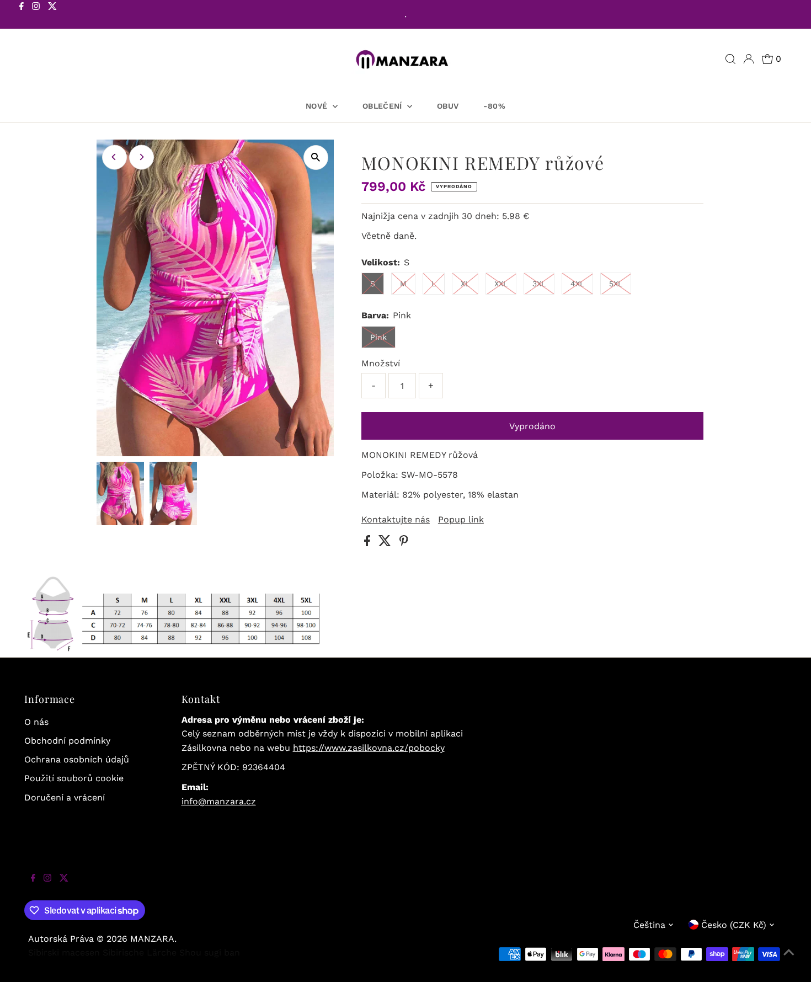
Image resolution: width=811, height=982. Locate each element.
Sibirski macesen (64, 952)
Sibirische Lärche (140, 952)
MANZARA (152, 938)
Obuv (447, 106)
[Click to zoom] (315, 157)
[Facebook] (21, 15)
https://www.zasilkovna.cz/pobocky (369, 748)
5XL (615, 283)
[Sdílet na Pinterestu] (403, 543)
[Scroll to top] (789, 960)
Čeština (649, 925)
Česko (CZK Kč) (733, 925)
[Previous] (114, 157)
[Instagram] (35, 15)
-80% (494, 106)
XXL (501, 283)
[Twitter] (52, 15)
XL (465, 283)
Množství (380, 363)
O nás (36, 722)
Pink (378, 337)
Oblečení (383, 106)
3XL (539, 283)
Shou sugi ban (209, 952)
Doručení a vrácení (64, 797)
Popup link (461, 519)
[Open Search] (730, 59)
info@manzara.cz (219, 801)
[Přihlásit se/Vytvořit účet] (749, 59)
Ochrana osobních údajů (76, 759)
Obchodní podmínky (67, 740)
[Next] (141, 157)
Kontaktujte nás (395, 519)
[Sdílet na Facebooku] (368, 543)
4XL (577, 283)
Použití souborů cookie (74, 778)
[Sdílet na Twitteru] (386, 543)
